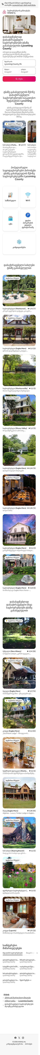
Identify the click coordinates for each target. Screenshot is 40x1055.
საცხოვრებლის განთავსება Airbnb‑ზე (18, 11)
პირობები (28, 1044)
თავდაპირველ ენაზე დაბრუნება (24, 5)
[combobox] (19, 64)
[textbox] (10, 72)
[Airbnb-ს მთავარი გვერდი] (4, 11)
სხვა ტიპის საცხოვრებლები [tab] (13, 953)
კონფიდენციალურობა (14, 1044)
